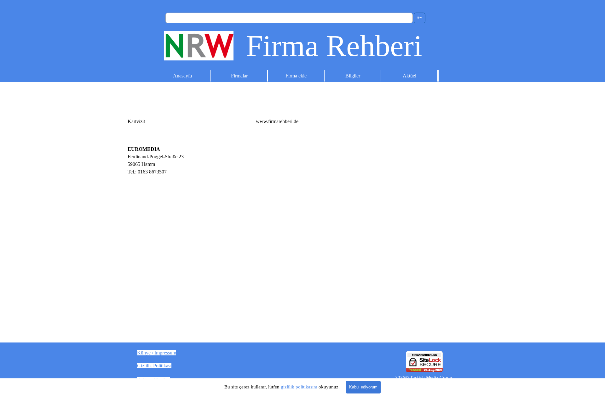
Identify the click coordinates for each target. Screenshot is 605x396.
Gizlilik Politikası (154, 365)
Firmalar (239, 75)
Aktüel (409, 75)
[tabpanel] (302, 121)
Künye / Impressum (156, 352)
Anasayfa (182, 75)
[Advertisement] (393, 189)
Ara (420, 17)
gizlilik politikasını (299, 386)
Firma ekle (296, 75)
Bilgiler (352, 75)
